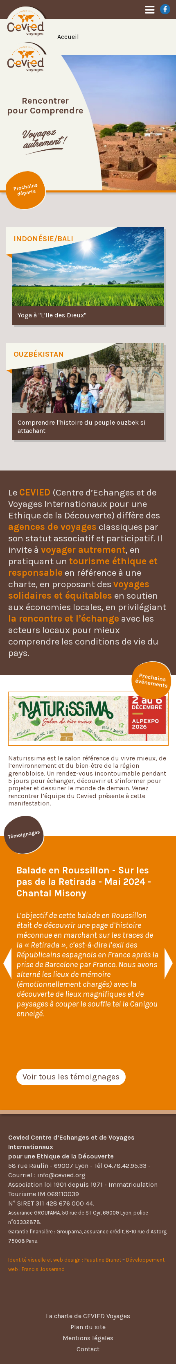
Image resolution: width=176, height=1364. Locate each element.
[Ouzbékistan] (88, 392)
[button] (7, 963)
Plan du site (88, 1327)
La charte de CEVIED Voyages (88, 1316)
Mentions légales (88, 1338)
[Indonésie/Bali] (88, 276)
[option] (88, 947)
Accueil (68, 37)
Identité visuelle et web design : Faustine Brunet (64, 1260)
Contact (88, 1349)
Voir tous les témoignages (71, 1076)
